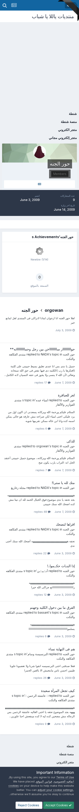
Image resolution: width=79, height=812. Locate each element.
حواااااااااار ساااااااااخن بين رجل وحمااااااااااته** (42, 349)
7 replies (42, 470)
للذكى (71, 441)
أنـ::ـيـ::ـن (42, 571)
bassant (43, 612)
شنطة (73, 114)
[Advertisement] (39, 63)
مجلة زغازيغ (18, 487)
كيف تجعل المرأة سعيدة (58, 691)
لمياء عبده (42, 400)
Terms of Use (65, 777)
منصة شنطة (69, 122)
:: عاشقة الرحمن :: (36, 695)
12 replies (40, 594)
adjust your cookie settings (55, 790)
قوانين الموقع (44, 781)
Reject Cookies (29, 805)
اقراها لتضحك (65, 524)
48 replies (41, 511)
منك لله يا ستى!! (63, 483)
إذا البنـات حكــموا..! (61, 566)
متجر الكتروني (67, 130)
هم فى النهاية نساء (61, 649)
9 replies (41, 723)
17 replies (41, 382)
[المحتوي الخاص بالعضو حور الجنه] (39, 184)
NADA (45, 354)
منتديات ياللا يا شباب (53, 16)
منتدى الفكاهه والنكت (61, 700)
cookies (13, 785)
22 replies (40, 553)
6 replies (42, 428)
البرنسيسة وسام (38, 654)
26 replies (40, 677)
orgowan (54, 310)
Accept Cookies (57, 805)
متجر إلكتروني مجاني (63, 138)
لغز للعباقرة (66, 395)
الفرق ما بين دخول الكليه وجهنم (52, 607)
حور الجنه (29, 310)
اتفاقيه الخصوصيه (64, 781)
